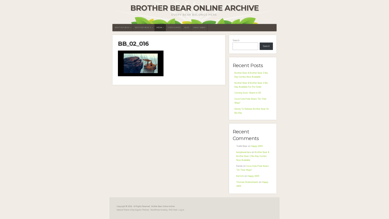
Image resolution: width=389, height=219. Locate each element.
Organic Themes (142, 210)
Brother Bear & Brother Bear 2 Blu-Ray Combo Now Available (252, 156)
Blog (186, 28)
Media (159, 28)
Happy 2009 (257, 146)
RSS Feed (173, 210)
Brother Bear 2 (143, 28)
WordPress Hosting (158, 210)
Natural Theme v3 (124, 210)
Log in (181, 210)
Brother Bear (122, 28)
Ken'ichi (240, 176)
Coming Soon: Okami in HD (247, 93)
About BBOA (199, 28)
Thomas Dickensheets (247, 182)
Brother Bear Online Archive (194, 7)
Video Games (174, 28)
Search (236, 40)
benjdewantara (243, 152)
